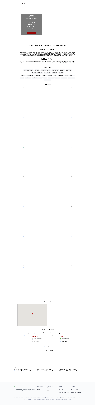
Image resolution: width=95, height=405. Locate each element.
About (79, 2)
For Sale (71, 2)
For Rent (66, 2)
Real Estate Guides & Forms (64, 392)
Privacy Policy (54, 400)
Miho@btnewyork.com (38, 338)
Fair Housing (58, 400)
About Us (60, 387)
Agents (75, 2)
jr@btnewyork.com (65, 338)
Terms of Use (49, 400)
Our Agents (61, 389)
